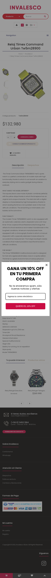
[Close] (47, 265)
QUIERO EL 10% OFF (25, 306)
